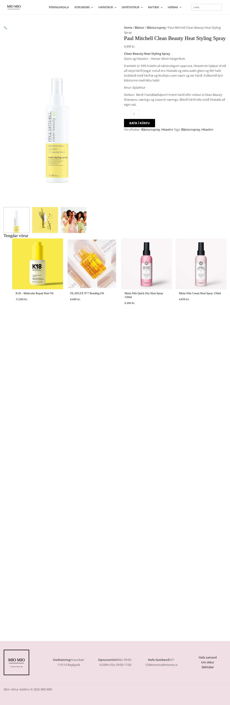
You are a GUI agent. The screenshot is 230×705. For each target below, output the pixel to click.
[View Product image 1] (16, 220)
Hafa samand (208, 657)
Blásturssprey (156, 28)
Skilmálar (208, 667)
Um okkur (207, 662)
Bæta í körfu (139, 123)
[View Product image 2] (45, 220)
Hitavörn (167, 130)
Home (128, 28)
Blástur (139, 28)
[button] (91, 7)
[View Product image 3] (74, 220)
